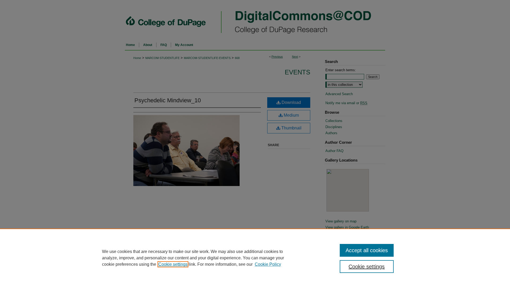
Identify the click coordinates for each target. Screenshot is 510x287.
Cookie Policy (268, 264)
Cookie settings (173, 264)
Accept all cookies (367, 250)
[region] (255, 258)
